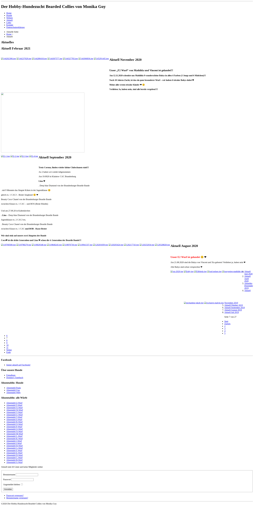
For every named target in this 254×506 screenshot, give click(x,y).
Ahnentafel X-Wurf (14, 407)
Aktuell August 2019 (233, 310)
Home (9, 13)
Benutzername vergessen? (17, 498)
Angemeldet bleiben (11, 484)
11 (7, 347)
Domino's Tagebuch (14, 377)
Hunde (9, 15)
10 (7, 345)
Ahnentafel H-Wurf (14, 446)
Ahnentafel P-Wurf (14, 427)
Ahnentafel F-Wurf (14, 450)
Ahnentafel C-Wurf (14, 458)
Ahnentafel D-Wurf (14, 455)
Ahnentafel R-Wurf (14, 422)
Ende (8, 352)
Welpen (9, 18)
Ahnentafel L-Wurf (14, 436)
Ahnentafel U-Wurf (14, 415)
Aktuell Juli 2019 (231, 312)
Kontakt (9, 25)
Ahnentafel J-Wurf (14, 441)
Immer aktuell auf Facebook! (18, 365)
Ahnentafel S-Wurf (14, 419)
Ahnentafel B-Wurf (14, 460)
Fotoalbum (10, 375)
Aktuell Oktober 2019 (233, 305)
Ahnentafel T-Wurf (14, 417)
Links (8, 22)
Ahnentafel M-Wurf (14, 434)
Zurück (227, 324)
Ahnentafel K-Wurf (14, 438)
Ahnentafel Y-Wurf (14, 405)
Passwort (7, 479)
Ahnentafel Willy (13, 392)
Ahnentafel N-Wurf (14, 431)
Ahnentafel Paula (13, 388)
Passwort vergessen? (15, 495)
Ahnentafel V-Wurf (14, 412)
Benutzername (9, 474)
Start (226, 321)
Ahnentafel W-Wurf (14, 410)
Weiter (9, 350)
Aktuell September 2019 (234, 307)
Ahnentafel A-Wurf (14, 462)
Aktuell (9, 20)
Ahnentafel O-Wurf (14, 429)
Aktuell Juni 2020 (248, 272)
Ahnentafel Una (13, 390)
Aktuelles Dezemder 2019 (248, 285)
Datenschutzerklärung (15, 27)
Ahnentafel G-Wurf (14, 448)
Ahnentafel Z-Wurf (14, 403)
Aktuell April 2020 (247, 278)
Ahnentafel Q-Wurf (14, 424)
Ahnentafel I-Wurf (14, 443)
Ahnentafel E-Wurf (14, 453)
